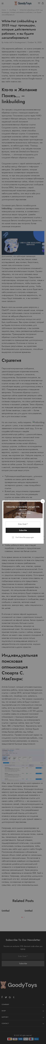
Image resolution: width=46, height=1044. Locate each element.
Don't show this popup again (25, 537)
